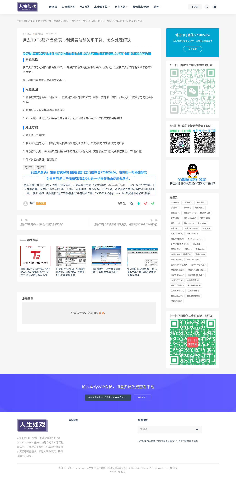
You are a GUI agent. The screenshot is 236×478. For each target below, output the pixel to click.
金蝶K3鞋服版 (177, 270)
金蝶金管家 (176, 301)
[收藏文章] (131, 203)
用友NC (175, 218)
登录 (101, 313)
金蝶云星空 (177, 280)
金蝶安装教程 (177, 285)
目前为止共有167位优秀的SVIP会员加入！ (108, 397)
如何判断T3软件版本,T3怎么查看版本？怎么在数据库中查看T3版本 (142, 272)
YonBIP (175, 202)
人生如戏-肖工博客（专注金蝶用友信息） (48, 21)
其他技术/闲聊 (141, 7)
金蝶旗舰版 (194, 285)
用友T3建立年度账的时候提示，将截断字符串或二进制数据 (126, 224)
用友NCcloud (189, 218)
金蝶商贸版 (193, 280)
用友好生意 (192, 234)
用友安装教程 (177, 239)
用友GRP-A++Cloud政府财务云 (197, 213)
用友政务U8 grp (195, 239)
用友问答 (84, 7)
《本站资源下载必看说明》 (136, 193)
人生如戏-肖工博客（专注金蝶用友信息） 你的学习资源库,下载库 (168, 441)
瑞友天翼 (199, 208)
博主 (32, 203)
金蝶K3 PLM (177, 260)
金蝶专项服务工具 (196, 275)
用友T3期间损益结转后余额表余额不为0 (41, 224)
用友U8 (176, 228)
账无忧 (197, 244)
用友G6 (175, 213)
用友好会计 (177, 234)
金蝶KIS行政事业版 (197, 270)
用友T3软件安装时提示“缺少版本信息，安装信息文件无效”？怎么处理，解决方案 (35, 272)
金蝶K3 (200, 254)
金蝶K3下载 (193, 260)
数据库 (175, 208)
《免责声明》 (99, 185)
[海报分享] (152, 203)
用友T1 (175, 223)
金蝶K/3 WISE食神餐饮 (181, 254)
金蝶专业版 (177, 275)
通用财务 (175, 249)
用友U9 (206, 228)
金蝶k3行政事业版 (179, 265)
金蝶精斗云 (193, 291)
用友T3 (28, 167)
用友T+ (205, 218)
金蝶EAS (200, 249)
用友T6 (40, 167)
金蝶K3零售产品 (198, 265)
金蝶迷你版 (193, 296)
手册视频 (188, 202)
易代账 (187, 208)
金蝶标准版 (177, 291)
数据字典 (201, 202)
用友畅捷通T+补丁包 (180, 244)
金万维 (188, 249)
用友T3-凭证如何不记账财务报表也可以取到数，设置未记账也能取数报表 (71, 272)
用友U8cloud (191, 228)
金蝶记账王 (177, 296)
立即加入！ (142, 397)
